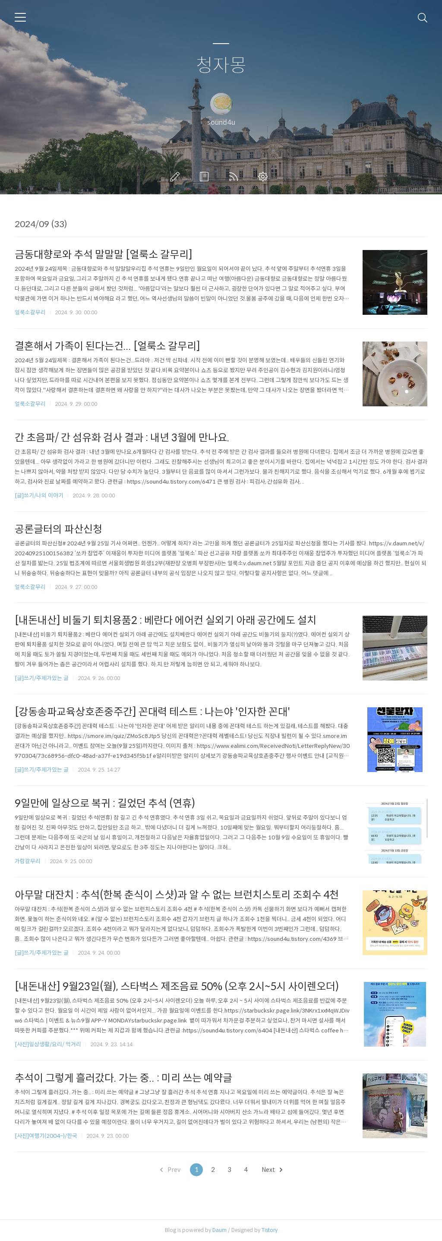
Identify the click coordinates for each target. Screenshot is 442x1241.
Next (269, 1170)
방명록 (206, 176)
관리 (264, 176)
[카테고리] (20, 17)
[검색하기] (422, 17)
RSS (235, 176)
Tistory (270, 1230)
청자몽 (221, 65)
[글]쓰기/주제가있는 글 (42, 678)
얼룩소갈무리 (30, 312)
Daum (219, 1230)
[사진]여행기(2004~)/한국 (46, 1136)
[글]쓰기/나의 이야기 (39, 495)
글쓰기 (176, 176)
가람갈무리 (28, 861)
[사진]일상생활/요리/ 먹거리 (48, 1044)
